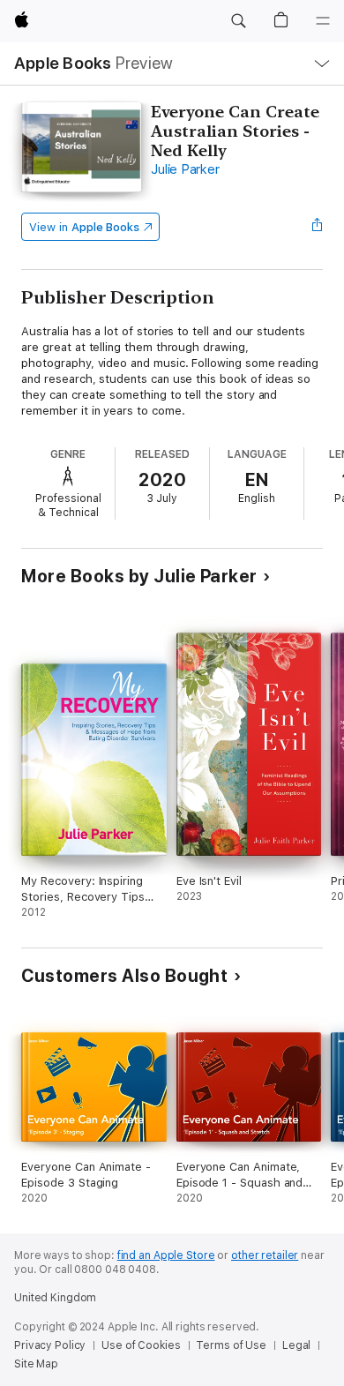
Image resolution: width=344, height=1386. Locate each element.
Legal (296, 1345)
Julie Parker (185, 169)
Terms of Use (231, 1345)
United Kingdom (55, 1298)
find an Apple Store (166, 1255)
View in (84, 227)
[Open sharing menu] (317, 227)
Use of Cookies (140, 1345)
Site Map (36, 1364)
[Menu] (323, 21)
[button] (238, 21)
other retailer (264, 1255)
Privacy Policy (50, 1345)
